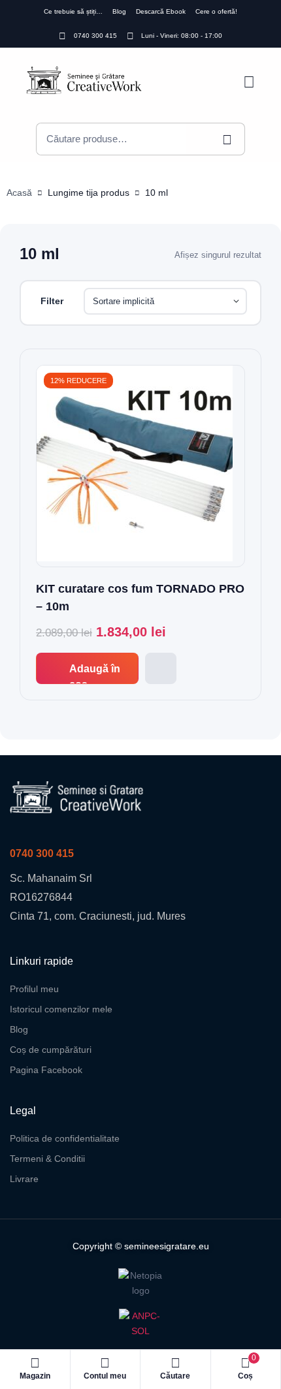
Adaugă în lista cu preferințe (160, 668)
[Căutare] (215, 139)
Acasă (19, 192)
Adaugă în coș (94, 673)
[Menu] (249, 82)
